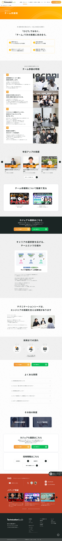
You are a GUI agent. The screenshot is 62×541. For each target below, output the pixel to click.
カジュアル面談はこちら (56, 2)
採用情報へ (18, 461)
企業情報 (21, 2)
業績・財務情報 (31, 522)
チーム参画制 (30, 529)
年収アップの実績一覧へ (29, 177)
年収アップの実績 (31, 530)
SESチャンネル (15, 483)
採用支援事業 (41, 523)
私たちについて (25, 2)
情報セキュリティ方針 (33, 539)
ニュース (42, 2)
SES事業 (41, 522)
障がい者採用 (41, 526)
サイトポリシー (38, 539)
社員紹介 (30, 531)
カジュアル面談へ (18, 229)
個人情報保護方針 (26, 539)
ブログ (45, 2)
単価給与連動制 (19, 422)
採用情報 (39, 2)
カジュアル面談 (53, 523)
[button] (2, 162)
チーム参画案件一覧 (30, 2)
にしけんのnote (51, 484)
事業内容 (35, 2)
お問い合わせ (48, 2)
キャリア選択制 (42, 422)
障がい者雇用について (30, 465)
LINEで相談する (36, 229)
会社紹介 (30, 521)
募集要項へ (36, 461)
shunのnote (50, 481)
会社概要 (30, 520)
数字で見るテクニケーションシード (33, 532)
